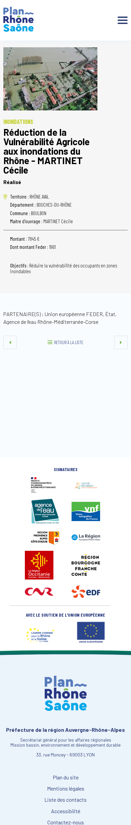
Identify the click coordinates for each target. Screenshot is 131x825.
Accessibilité (65, 811)
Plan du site (66, 777)
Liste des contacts (65, 800)
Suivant (121, 342)
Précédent (10, 342)
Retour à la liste (68, 342)
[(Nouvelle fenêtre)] (45, 491)
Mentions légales (65, 788)
